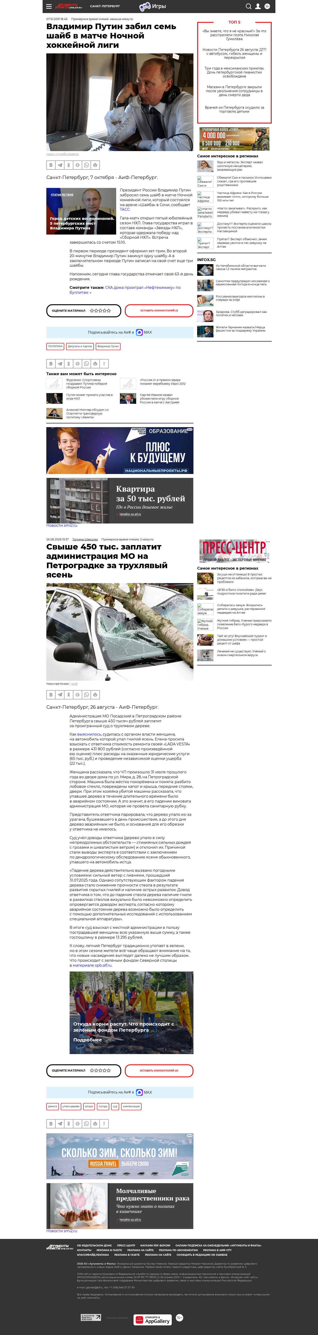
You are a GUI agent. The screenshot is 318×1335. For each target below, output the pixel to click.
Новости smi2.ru (61, 525)
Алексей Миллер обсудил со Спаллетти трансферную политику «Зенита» (87, 413)
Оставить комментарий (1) (159, 310)
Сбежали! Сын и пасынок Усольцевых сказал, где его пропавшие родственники (244, 181)
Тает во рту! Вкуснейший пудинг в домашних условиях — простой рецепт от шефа (242, 639)
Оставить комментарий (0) (159, 1070)
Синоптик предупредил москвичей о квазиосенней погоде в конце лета (243, 283)
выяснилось (89, 734)
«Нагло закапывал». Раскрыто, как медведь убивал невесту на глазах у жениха (243, 212)
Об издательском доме (94, 1245)
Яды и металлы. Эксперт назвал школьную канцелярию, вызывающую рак (240, 165)
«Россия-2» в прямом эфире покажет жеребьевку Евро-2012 (163, 381)
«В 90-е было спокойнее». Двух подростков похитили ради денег (241, 591)
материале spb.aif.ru (92, 965)
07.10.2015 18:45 (57, 19)
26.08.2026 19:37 (57, 539)
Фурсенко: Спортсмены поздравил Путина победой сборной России (86, 383)
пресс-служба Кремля (62, 154)
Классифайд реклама (93, 1254)
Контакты (84, 1250)
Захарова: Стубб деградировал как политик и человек (241, 313)
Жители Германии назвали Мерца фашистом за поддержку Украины (240, 329)
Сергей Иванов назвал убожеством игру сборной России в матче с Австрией (159, 398)
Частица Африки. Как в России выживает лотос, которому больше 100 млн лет (242, 196)
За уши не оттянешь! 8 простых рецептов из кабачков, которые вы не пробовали (244, 578)
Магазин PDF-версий (155, 1245)
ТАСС (125, 209)
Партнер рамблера (117, 1317)
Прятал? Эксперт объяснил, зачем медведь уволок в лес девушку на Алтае (242, 242)
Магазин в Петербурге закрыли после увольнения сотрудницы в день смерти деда (234, 91)
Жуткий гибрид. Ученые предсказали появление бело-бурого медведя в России (244, 624)
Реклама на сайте (140, 1250)
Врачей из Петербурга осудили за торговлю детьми (234, 110)
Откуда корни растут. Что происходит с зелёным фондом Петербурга (123, 1027)
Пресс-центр (126, 1245)
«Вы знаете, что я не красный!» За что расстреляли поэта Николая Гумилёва (234, 35)
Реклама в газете (109, 1250)
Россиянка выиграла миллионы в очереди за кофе (240, 298)
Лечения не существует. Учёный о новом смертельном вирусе (241, 653)
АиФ (74, 683)
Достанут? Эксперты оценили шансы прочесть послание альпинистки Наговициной (244, 227)
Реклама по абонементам (178, 1250)
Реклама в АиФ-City (217, 1250)
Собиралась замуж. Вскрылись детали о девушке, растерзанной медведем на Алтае (241, 608)
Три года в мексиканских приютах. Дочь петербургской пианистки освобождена (234, 72)
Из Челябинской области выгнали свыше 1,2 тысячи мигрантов (241, 267)
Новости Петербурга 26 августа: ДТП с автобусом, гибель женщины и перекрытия (235, 54)
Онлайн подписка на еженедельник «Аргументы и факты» (218, 1245)
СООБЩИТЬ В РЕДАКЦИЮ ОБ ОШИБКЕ (202, 1254)
